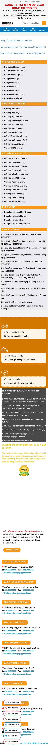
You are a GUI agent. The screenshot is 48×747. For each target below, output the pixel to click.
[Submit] (44, 23)
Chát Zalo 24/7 (13, 725)
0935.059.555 (12, 708)
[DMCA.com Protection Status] (24, 471)
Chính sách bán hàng (11, 493)
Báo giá (42, 30)
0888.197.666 (12, 713)
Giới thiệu (15, 30)
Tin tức (24, 30)
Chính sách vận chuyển (12, 501)
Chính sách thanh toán (11, 497)
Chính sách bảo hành (11, 520)
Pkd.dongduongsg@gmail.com (17, 573)
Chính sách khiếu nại (11, 512)
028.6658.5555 (13, 702)
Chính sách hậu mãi (10, 509)
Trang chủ (6, 30)
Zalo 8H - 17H (12, 730)
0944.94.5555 (12, 719)
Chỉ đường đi (12, 741)
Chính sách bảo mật (10, 505)
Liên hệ (32, 30)
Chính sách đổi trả (9, 516)
